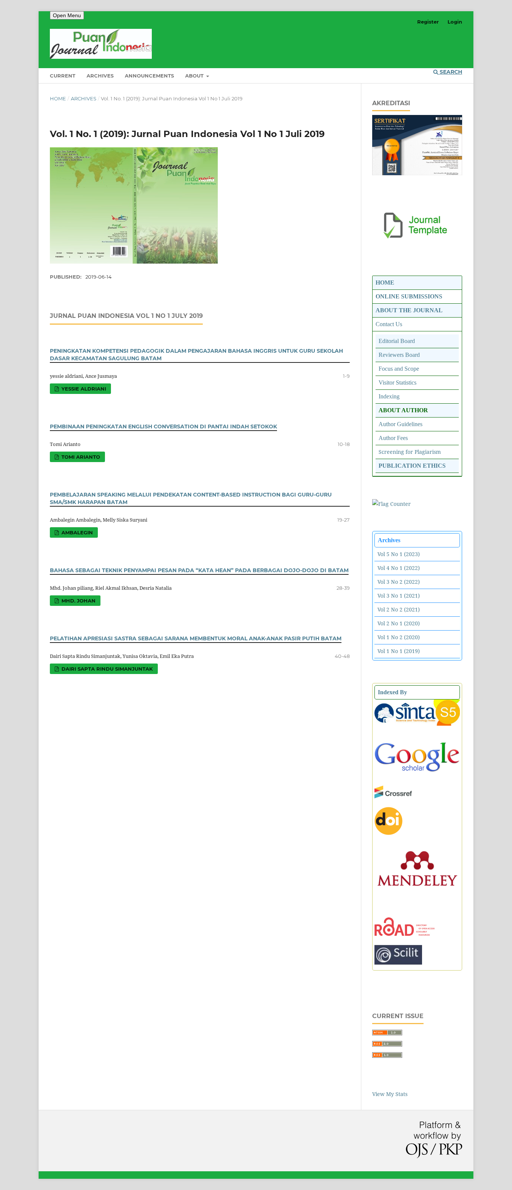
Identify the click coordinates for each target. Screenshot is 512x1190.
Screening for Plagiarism (410, 451)
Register (428, 22)
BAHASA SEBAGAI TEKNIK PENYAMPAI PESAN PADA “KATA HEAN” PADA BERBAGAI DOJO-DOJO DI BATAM (199, 570)
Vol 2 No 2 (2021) (398, 609)
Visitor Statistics (397, 382)
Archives (100, 76)
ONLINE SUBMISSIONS (409, 296)
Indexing (389, 396)
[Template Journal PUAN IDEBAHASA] (417, 237)
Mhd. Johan (78, 601)
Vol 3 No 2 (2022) (398, 581)
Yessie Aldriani (83, 389)
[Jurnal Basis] (417, 775)
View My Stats (389, 1094)
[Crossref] (393, 796)
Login (455, 22)
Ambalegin (76, 532)
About (195, 76)
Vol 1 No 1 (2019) (398, 651)
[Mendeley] (417, 892)
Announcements (149, 76)
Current (62, 76)
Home (58, 98)
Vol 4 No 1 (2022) (398, 567)
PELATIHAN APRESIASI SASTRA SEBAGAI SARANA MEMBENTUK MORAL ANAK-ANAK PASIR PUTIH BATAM (195, 638)
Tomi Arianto (80, 457)
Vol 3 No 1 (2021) (398, 595)
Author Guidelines (400, 424)
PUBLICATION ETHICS (412, 465)
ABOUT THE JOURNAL (409, 310)
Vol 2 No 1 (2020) (398, 623)
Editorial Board (397, 341)
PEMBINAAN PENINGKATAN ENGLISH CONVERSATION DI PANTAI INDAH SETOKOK (163, 426)
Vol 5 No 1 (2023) (398, 554)
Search (450, 72)
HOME (385, 282)
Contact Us (389, 324)
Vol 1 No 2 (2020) (398, 637)
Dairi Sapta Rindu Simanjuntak (106, 669)
